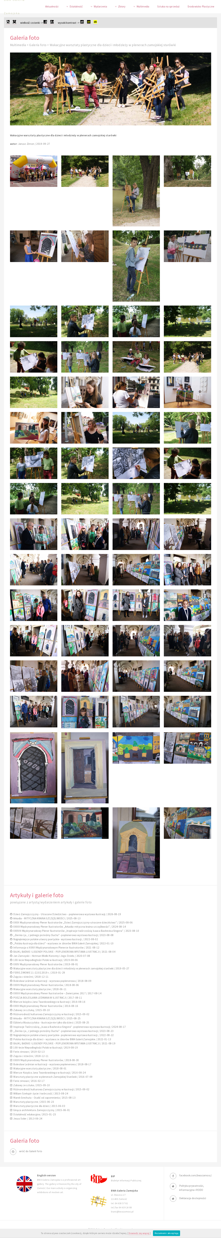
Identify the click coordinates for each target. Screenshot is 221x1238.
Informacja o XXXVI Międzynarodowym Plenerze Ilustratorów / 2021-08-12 (55, 947)
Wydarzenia (100, 6)
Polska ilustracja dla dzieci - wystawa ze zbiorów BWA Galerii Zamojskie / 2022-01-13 (61, 1039)
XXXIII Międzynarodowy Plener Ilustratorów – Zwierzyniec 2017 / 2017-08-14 (56, 993)
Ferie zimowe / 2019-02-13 (28, 1051)
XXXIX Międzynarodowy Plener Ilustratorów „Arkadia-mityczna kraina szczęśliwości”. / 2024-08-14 (69, 926)
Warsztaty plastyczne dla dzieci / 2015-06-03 (38, 1106)
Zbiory (122, 6)
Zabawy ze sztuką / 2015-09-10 (31, 1010)
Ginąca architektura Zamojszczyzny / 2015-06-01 (41, 1110)
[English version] (24, 1184)
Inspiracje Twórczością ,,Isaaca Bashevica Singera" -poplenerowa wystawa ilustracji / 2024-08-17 (69, 1026)
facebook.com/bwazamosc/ (195, 1175)
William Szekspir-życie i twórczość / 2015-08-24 (40, 1093)
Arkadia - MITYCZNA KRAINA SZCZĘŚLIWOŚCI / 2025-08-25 (46, 1018)
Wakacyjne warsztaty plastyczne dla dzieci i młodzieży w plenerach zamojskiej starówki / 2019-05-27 (70, 968)
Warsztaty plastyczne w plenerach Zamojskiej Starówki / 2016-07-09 (52, 1076)
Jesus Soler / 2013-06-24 (27, 1118)
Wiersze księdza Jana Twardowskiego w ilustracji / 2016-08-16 (48, 1001)
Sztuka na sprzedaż (168, 6)
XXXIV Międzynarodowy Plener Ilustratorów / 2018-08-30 (45, 1060)
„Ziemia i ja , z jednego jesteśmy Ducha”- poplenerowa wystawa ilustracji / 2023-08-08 (63, 935)
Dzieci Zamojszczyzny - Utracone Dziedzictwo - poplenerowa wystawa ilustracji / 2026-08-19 (66, 914)
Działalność (76, 6)
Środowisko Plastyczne (201, 6)
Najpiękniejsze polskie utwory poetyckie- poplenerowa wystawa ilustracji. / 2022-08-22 (63, 1035)
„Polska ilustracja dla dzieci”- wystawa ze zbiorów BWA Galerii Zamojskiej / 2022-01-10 (63, 943)
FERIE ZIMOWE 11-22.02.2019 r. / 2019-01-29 (38, 972)
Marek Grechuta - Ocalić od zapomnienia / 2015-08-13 (43, 1097)
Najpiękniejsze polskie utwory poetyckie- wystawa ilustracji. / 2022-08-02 (55, 939)
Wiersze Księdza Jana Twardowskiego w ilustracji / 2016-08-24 (49, 1072)
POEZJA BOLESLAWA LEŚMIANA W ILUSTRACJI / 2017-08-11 (47, 997)
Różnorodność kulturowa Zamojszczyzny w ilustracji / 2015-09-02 (50, 1014)
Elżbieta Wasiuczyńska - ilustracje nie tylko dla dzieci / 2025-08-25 (50, 1022)
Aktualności (51, 6)
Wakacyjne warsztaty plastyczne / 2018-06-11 (39, 989)
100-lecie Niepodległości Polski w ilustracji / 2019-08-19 (45, 1047)
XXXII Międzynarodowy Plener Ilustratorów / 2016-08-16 (45, 1006)
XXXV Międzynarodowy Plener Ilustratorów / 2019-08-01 (45, 964)
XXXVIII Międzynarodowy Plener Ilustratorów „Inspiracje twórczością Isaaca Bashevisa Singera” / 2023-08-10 (75, 930)
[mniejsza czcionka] (45, 23)
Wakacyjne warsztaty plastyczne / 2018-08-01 (39, 1068)
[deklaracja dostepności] (8, 23)
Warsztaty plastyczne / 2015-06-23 (33, 1101)
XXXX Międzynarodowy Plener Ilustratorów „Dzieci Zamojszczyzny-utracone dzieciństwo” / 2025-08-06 (72, 922)
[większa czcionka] (52, 23)
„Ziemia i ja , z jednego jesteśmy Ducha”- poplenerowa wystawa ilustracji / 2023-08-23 (63, 1031)
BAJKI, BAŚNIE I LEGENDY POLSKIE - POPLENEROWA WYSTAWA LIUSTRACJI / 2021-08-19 (63, 1043)
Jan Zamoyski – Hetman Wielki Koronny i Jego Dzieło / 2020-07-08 (51, 955)
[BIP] (98, 1178)
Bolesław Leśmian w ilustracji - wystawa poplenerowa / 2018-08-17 (51, 1064)
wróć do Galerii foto (30, 1151)
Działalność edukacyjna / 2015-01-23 (34, 1114)
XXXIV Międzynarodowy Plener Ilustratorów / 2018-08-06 (45, 985)
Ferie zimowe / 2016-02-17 (28, 1081)
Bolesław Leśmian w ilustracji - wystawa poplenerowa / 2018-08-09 (51, 981)
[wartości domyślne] (14, 23)
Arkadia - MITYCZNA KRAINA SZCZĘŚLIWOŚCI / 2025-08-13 (46, 918)
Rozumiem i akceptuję (166, 1233)
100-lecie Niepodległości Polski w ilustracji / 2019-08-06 (45, 960)
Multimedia (143, 6)
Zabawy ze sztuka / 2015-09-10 (31, 1085)
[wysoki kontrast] (82, 23)
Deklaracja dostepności (192, 1198)
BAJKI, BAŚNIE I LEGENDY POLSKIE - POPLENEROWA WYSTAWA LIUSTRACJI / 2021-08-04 (63, 951)
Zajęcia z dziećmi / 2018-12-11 (30, 976)
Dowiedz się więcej (139, 1233)
